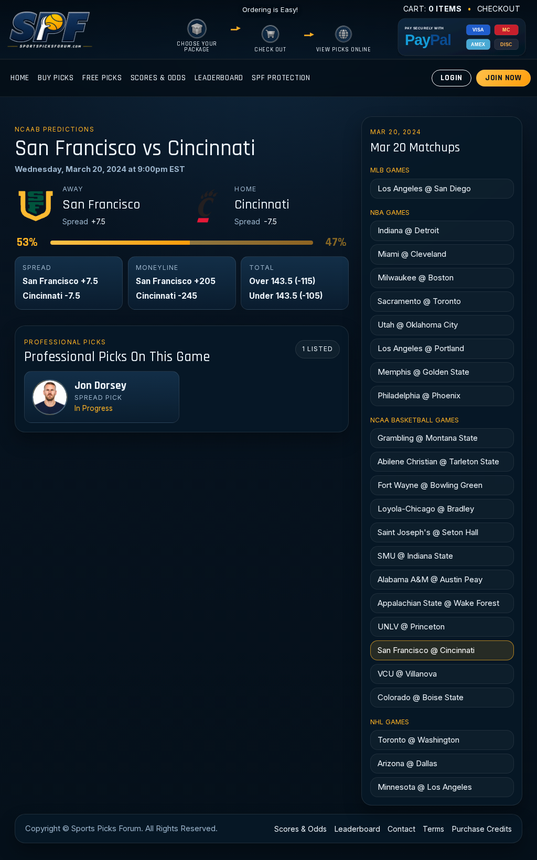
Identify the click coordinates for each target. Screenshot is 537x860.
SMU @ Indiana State (415, 556)
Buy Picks (56, 78)
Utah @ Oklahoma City (418, 325)
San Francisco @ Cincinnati (426, 650)
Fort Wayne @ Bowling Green (430, 485)
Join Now (503, 78)
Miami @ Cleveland (412, 254)
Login (452, 78)
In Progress (93, 408)
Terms (433, 828)
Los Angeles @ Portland (421, 348)
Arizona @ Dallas (407, 763)
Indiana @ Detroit (408, 230)
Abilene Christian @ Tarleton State (438, 461)
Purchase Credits (482, 828)
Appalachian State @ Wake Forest (438, 603)
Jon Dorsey (100, 385)
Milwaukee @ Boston (416, 277)
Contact (401, 828)
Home (19, 78)
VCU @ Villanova (407, 674)
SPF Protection (281, 78)
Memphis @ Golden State (423, 372)
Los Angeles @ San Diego (424, 188)
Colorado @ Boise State (421, 697)
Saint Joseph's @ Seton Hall (428, 532)
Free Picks (102, 78)
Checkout (499, 8)
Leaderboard (219, 78)
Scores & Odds (158, 78)
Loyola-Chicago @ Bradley (426, 509)
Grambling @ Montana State (428, 438)
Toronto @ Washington (418, 740)
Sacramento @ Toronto (419, 301)
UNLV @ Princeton (411, 627)
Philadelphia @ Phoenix (419, 395)
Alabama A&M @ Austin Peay (430, 579)
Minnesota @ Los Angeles (425, 787)
